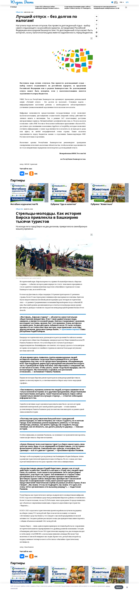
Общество (19, 12)
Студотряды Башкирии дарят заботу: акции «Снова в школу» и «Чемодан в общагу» (77, 7)
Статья (13, 7)
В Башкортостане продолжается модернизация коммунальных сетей (106, 7)
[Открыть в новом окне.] (24, 173)
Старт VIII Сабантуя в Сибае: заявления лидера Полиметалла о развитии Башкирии (47, 7)
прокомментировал (71, 329)
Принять (119, 587)
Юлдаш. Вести (21, 1)
